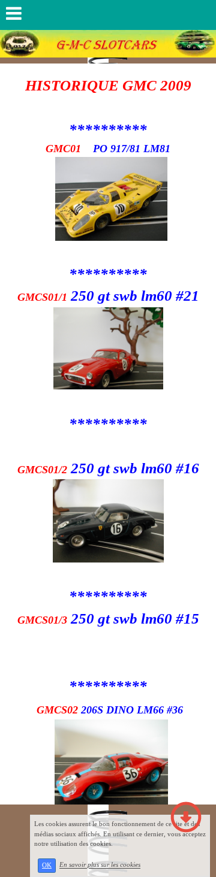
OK (47, 865)
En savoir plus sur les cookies (99, 865)
